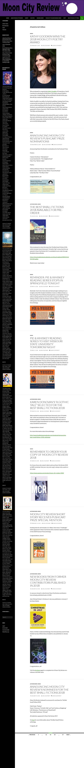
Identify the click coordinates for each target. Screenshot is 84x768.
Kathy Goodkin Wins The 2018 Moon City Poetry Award (47, 39)
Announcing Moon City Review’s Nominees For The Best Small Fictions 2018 (49, 689)
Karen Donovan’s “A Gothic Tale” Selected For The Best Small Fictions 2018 (49, 405)
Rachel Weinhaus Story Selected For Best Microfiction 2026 (7, 49)
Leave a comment (56, 45)
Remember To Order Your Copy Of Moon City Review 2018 (49, 454)
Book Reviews (5, 25)
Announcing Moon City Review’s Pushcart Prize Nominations (47, 138)
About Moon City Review (17, 18)
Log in (3, 626)
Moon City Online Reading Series (53, 18)
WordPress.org (5, 631)
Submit (26, 18)
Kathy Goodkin (52, 91)
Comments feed (5, 629)
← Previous (31, 734)
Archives (32, 18)
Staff (64, 18)
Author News (33, 204)
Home (7, 18)
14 (54, 734)
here (33, 720)
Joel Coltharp (46, 45)
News (31, 33)
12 (46, 734)
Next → (68, 734)
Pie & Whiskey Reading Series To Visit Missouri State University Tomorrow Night (46, 343)
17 (62, 734)
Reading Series (40, 18)
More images (6, 611)
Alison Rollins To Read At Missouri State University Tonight (7, 54)
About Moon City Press (73, 18)
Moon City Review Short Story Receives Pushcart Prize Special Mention (48, 517)
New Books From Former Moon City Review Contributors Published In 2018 (48, 581)
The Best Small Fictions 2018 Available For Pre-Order (47, 210)
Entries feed (5, 627)
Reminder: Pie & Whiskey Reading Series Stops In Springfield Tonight (47, 280)
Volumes (4, 29)
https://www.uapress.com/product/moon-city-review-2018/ (47, 473)
